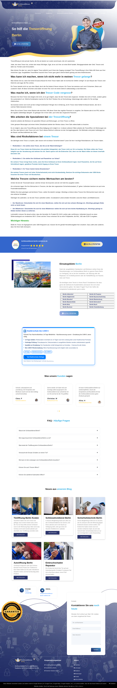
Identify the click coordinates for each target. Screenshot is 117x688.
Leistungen (77, 668)
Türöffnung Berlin (83, 13)
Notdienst (77, 670)
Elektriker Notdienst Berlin (52, 670)
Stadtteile (49, 13)
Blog (95, 13)
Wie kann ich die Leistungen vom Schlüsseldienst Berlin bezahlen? (58, 460)
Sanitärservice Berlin (50, 668)
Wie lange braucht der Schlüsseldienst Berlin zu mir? (58, 438)
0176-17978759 (22, 44)
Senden (96, 649)
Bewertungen (78, 673)
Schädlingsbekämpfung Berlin (52, 665)
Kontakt (103, 13)
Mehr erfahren (79, 686)
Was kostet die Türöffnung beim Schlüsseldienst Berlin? (58, 445)
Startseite (38, 13)
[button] (57, 411)
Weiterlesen (21, 534)
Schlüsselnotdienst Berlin (65, 13)
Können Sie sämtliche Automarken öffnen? (58, 475)
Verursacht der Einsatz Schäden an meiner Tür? (58, 453)
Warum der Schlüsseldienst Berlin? (58, 431)
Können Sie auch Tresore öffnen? (58, 467)
